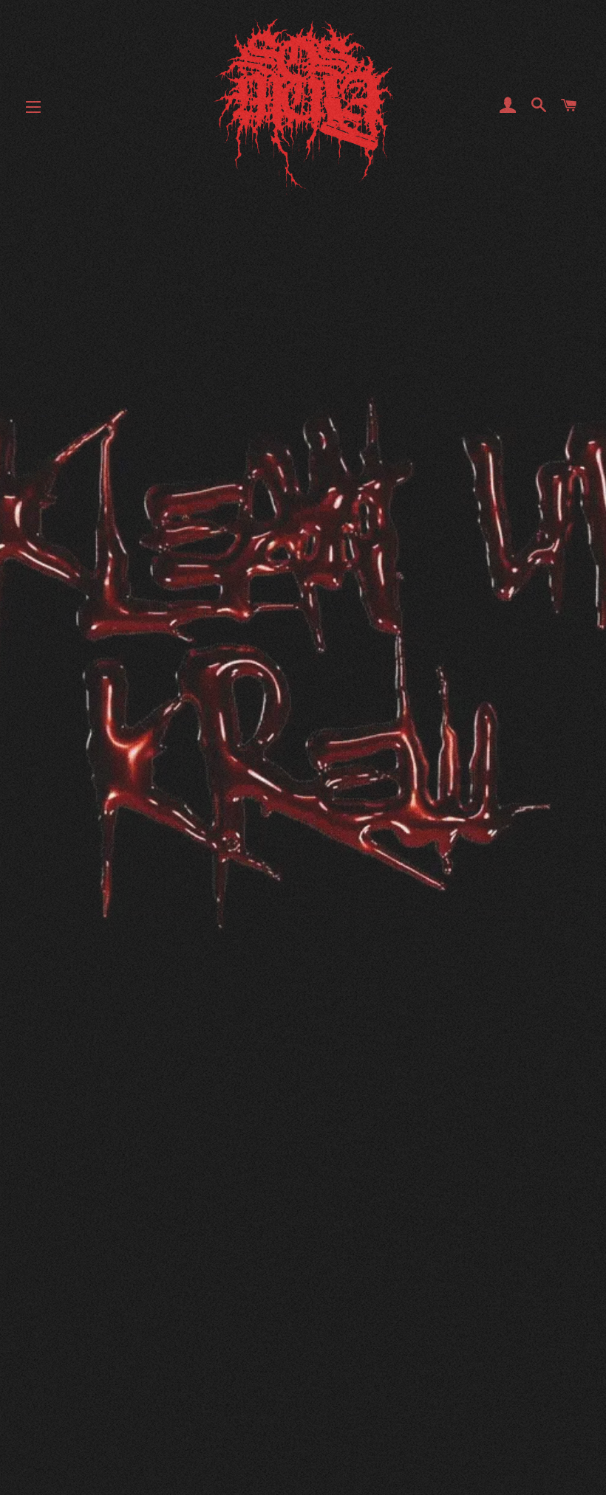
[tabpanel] (303, 649)
